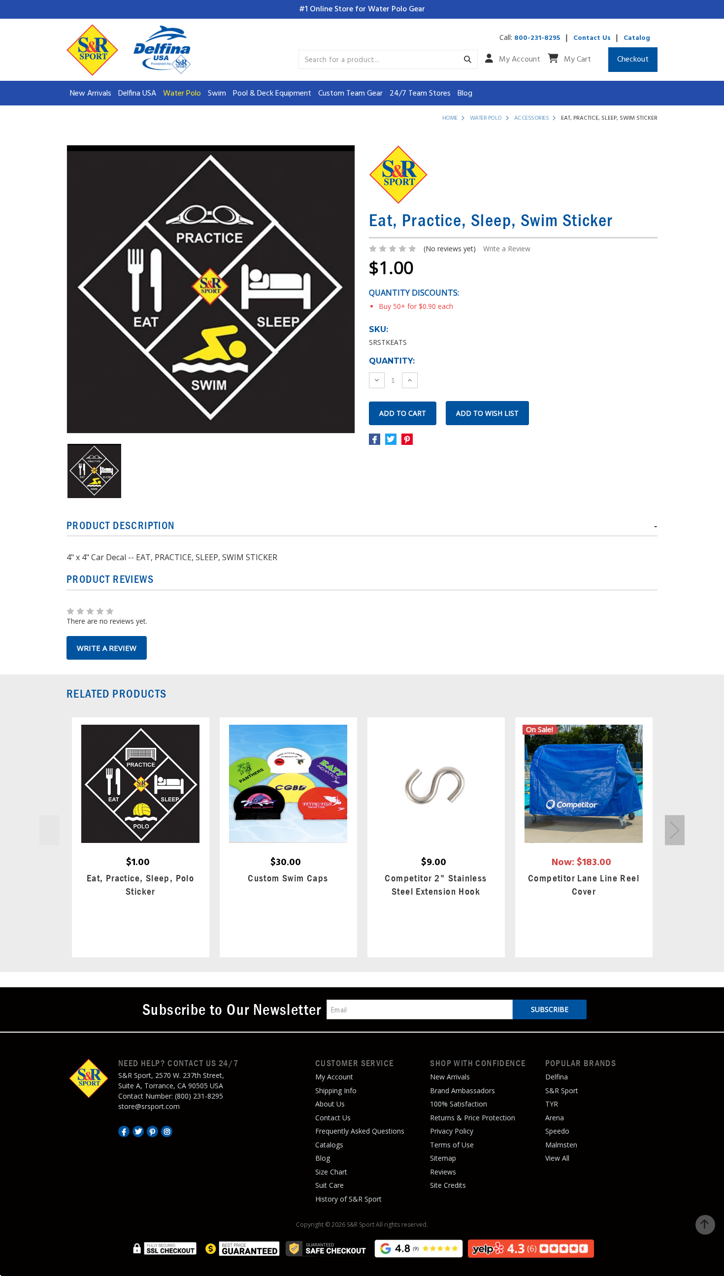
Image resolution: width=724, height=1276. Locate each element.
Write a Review (506, 248)
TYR (551, 1103)
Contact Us (592, 38)
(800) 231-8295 (199, 1096)
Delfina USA (137, 93)
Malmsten (561, 1144)
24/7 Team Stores (420, 93)
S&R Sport (561, 1090)
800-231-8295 (537, 38)
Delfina (556, 1076)
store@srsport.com (149, 1106)
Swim (217, 93)
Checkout (633, 59)
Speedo (557, 1131)
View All (557, 1158)
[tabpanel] (140, 837)
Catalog (637, 38)
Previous (49, 830)
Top (705, 1225)
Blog (465, 93)
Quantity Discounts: (414, 292)
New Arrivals (90, 93)
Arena (554, 1117)
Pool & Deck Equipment (272, 93)
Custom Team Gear (350, 93)
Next (675, 830)
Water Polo (182, 93)
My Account (518, 59)
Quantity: (392, 361)
